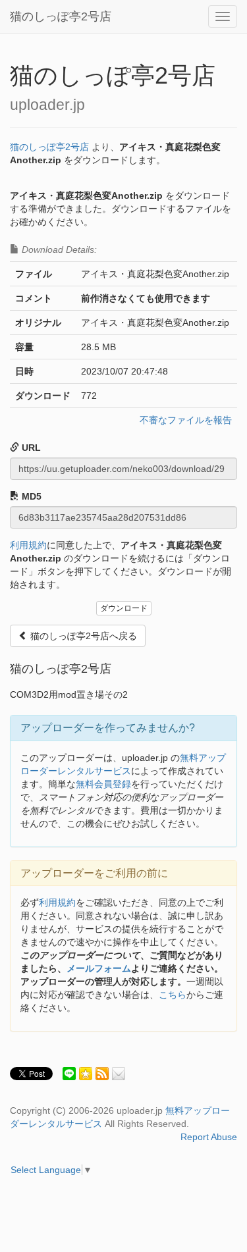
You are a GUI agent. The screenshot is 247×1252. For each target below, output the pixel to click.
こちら (172, 994)
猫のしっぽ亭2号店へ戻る (82, 636)
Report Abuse (208, 1137)
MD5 (30, 496)
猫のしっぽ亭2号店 (60, 16)
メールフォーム (99, 968)
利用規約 (28, 545)
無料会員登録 (103, 784)
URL (30, 447)
